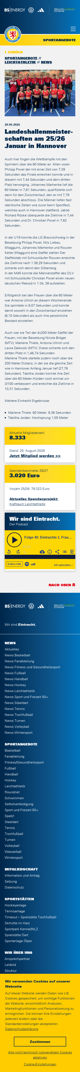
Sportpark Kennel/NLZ (21, 929)
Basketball (12, 750)
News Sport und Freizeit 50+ (26, 697)
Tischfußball (14, 834)
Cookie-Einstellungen (40, 1064)
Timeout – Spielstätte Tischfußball (30, 917)
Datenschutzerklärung (21, 1029)
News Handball (16, 679)
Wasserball (13, 851)
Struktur (11, 970)
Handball (11, 774)
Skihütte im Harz (17, 923)
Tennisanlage (15, 911)
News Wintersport (18, 732)
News (46, 62)
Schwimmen (14, 798)
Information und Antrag (22, 875)
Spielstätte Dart (16, 935)
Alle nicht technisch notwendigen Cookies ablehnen (40, 1055)
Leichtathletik (20, 62)
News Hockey (15, 685)
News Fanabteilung (19, 661)
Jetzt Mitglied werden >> (35, 456)
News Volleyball (17, 726)
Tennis (10, 828)
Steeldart (11, 822)
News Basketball (17, 655)
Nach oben (60, 585)
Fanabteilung (14, 756)
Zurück (15, 52)
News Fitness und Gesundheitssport (32, 667)
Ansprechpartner (17, 959)
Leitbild (10, 965)
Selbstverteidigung (19, 804)
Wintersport (14, 857)
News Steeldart (16, 703)
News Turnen (15, 720)
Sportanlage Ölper (18, 941)
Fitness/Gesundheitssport (24, 762)
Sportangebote (21, 58)
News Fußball (15, 673)
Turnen (10, 840)
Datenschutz (14, 887)
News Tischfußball (19, 715)
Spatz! (9, 816)
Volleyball (12, 845)
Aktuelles (12, 649)
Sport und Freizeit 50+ (21, 810)
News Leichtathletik (20, 691)
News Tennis (15, 709)
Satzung (11, 881)
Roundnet (12, 792)
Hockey (10, 780)
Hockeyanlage (15, 905)
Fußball (10, 768)
